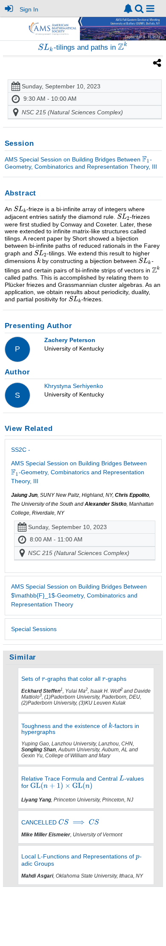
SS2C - (79, 465)
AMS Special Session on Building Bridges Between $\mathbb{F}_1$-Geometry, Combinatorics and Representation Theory (79, 595)
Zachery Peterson (69, 340)
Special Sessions (34, 629)
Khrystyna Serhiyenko (73, 385)
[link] (128, 8)
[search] (139, 7)
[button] (150, 8)
